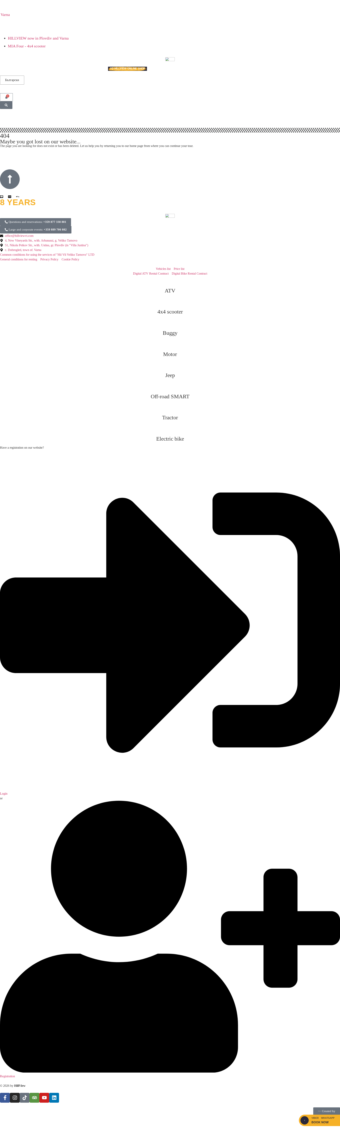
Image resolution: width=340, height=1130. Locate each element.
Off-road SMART (170, 396)
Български (12, 80)
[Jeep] (170, 365)
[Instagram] (15, 1098)
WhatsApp (327, 1118)
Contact (98, 68)
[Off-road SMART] (170, 387)
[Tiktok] (25, 1098)
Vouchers (50, 68)
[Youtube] (44, 1098)
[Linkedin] (54, 1098)
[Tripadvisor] (34, 1098)
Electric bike (170, 439)
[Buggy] (170, 323)
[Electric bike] (170, 429)
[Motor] (170, 344)
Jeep (170, 375)
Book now (320, 1122)
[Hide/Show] (304, 1120)
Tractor (170, 417)
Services (6, 68)
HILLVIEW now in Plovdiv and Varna (38, 38)
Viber (315, 1118)
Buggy (170, 333)
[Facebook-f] (5, 1098)
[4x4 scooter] (170, 302)
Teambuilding (30, 68)
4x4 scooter (170, 312)
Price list (69, 68)
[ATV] (170, 281)
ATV (170, 291)
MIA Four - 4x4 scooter (27, 46)
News (84, 68)
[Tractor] (170, 408)
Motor (170, 354)
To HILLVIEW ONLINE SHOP (127, 68)
